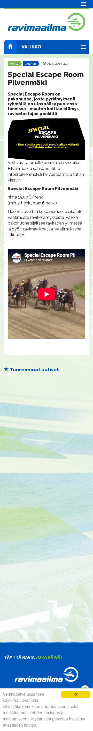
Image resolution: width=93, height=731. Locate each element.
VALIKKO (31, 46)
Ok (76, 694)
